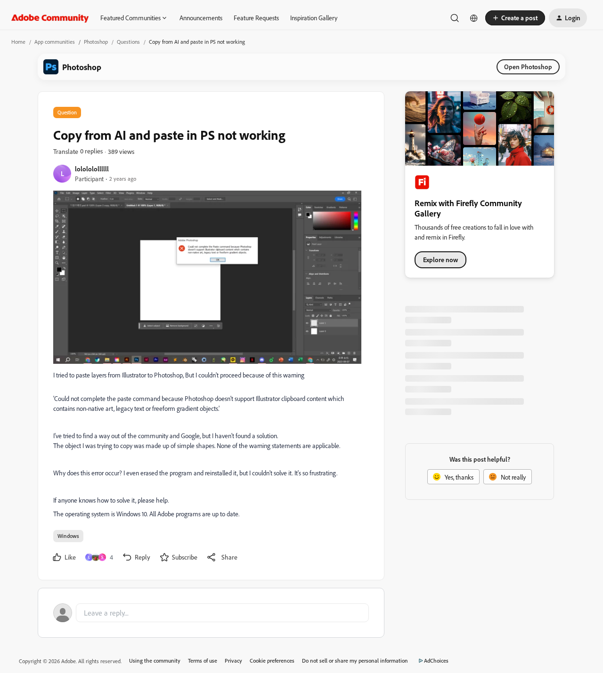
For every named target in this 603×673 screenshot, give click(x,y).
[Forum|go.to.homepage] (50, 17)
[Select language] (473, 17)
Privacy (233, 660)
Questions (128, 41)
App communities (54, 41)
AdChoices (436, 660)
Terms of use (202, 660)
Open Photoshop (528, 67)
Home (18, 41)
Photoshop (96, 41)
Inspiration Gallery (313, 18)
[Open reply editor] (211, 612)
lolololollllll (92, 169)
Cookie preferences (272, 660)
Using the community (154, 660)
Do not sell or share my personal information (355, 660)
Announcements (200, 18)
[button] (515, 17)
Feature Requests (256, 18)
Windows (68, 535)
